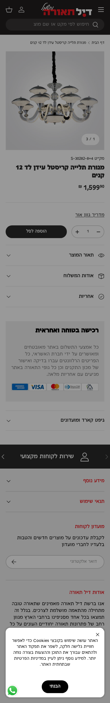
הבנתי (55, 686)
